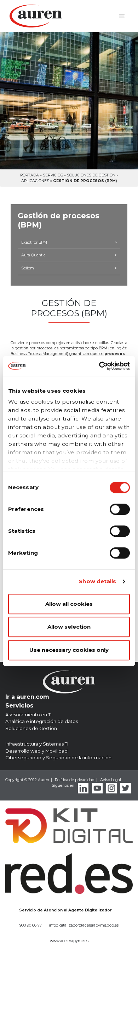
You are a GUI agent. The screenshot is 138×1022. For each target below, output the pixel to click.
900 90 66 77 (30, 925)
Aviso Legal (110, 780)
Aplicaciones (35, 181)
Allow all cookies (69, 603)
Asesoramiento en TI (28, 714)
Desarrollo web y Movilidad (36, 751)
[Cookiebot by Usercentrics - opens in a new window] (99, 365)
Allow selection (69, 626)
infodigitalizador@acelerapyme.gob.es (84, 925)
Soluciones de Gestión (91, 175)
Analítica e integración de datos (41, 721)
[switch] (120, 509)
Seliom (69, 268)
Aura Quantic (69, 255)
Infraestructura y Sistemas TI (36, 744)
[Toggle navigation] (121, 16)
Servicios (53, 175)
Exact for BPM (69, 242)
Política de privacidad (74, 780)
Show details (97, 581)
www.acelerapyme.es (69, 941)
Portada (29, 175)
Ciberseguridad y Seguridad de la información (58, 757)
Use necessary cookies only (69, 650)
